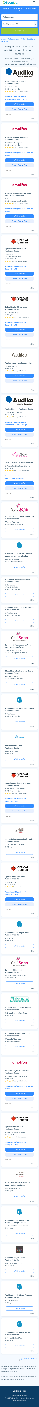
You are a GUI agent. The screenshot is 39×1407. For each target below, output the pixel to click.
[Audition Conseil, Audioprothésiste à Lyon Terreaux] (19, 1287)
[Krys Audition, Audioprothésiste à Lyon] (19, 738)
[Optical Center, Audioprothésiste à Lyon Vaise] (19, 299)
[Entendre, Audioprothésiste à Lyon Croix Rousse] (19, 999)
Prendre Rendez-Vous (19, 109)
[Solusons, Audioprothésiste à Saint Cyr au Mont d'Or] (19, 508)
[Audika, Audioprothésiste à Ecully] (19, 401)
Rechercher (19, 31)
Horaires (8, 114)
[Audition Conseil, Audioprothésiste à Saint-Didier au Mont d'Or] (19, 546)
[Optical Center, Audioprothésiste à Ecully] (19, 1119)
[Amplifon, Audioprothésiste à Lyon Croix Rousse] (19, 1063)
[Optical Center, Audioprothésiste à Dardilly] (19, 869)
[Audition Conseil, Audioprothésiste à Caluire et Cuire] (19, 700)
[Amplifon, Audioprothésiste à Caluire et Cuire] (19, 129)
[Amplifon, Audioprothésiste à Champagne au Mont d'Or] (19, 185)
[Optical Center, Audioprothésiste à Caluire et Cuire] (19, 775)
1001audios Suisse (19, 1401)
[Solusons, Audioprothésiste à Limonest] (19, 962)
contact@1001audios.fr (19, 1395)
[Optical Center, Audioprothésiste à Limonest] (19, 241)
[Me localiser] (35, 24)
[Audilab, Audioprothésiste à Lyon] (19, 355)
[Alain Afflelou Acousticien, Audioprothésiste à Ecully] (19, 831)
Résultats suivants (30, 1358)
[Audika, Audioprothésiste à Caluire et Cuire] (19, 73)
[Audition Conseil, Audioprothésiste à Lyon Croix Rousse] (19, 1212)
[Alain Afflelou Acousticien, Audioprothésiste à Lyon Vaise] (19, 1175)
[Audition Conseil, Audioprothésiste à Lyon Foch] (19, 1324)
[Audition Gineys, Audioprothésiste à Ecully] (19, 1250)
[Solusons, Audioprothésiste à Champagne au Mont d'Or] (19, 637)
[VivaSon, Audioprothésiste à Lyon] (19, 455)
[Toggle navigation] (34, 2)
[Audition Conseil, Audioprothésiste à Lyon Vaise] (19, 925)
